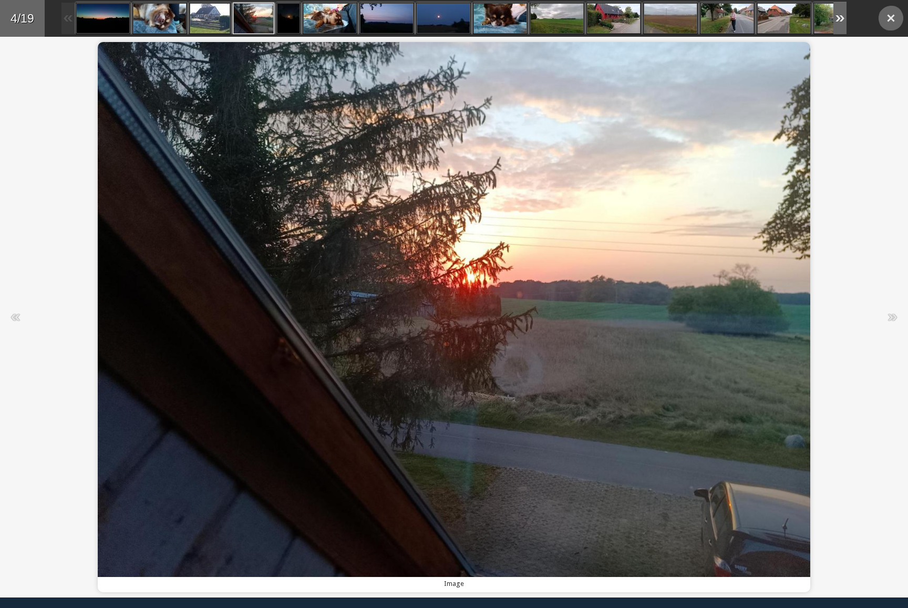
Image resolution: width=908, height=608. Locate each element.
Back (891, 18)
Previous (226, 317)
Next (682, 317)
